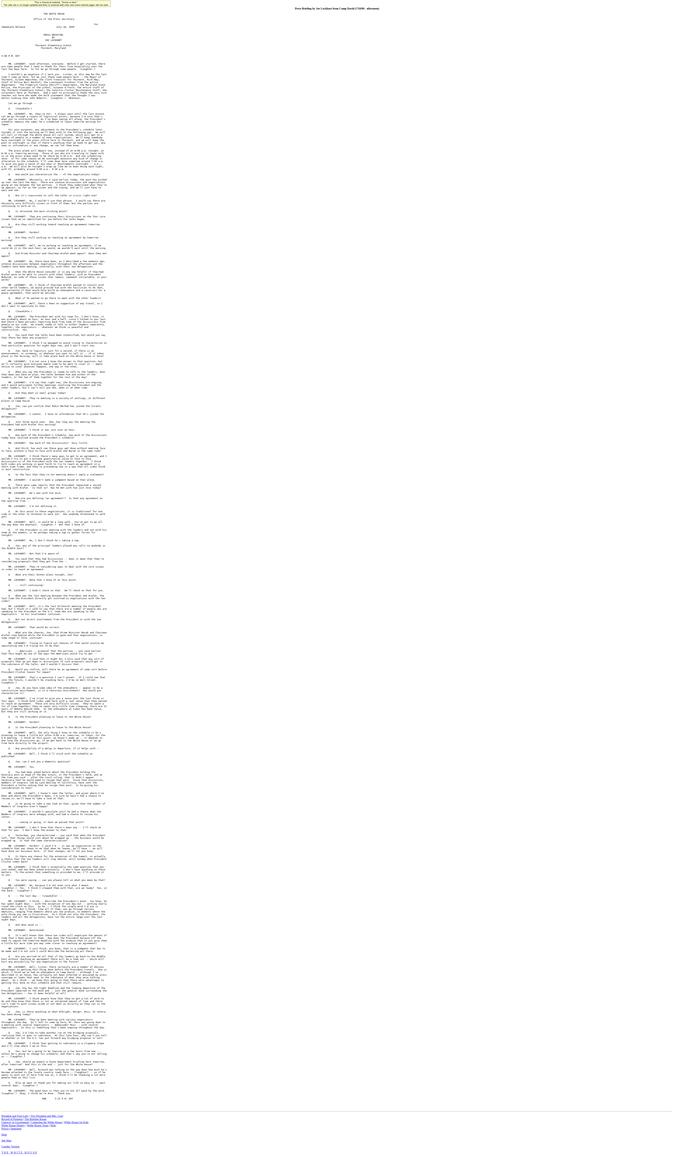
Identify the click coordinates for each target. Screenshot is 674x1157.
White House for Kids (76, 1122)
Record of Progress (12, 1119)
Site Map (6, 1140)
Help (53, 1125)
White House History (13, 1125)
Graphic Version (10, 1146)
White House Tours (37, 1125)
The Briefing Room (35, 1119)
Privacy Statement (11, 1128)
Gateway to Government (15, 1122)
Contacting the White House (46, 1122)
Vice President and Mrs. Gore (46, 1116)
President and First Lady (14, 1116)
